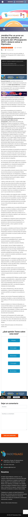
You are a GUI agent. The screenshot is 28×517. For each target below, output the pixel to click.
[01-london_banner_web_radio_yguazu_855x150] (14, 77)
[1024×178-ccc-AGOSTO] (14, 93)
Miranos (10, 2)
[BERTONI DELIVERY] (14, 397)
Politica (10, 47)
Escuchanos (19, 2)
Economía (4, 47)
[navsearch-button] (25, 29)
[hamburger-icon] (4, 29)
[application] (14, 67)
